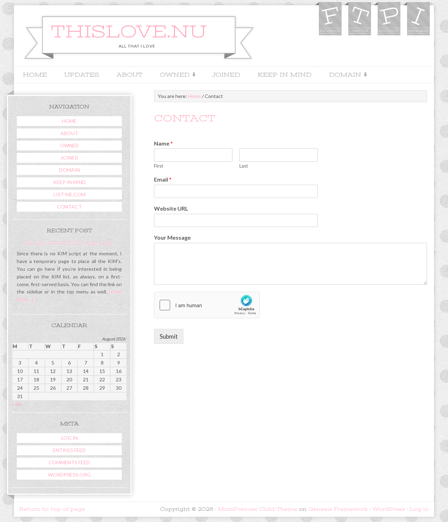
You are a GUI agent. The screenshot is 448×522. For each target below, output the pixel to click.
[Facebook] (329, 19)
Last (243, 166)
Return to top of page (52, 509)
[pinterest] (388, 19)
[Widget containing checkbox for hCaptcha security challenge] (207, 305)
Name (163, 143)
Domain (342, 75)
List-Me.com (69, 194)
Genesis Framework (338, 509)
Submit (169, 336)
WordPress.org (69, 475)
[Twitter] (359, 19)
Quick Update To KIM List (69, 243)
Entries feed (69, 450)
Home (35, 75)
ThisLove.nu (129, 32)
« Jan (17, 404)
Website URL (171, 208)
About (129, 75)
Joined (226, 75)
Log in (69, 438)
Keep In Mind (285, 75)
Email (163, 179)
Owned (172, 75)
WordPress (388, 509)
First (158, 166)
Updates (81, 75)
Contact (69, 207)
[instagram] (418, 19)
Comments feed (69, 462)
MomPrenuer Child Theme (257, 509)
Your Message (172, 237)
